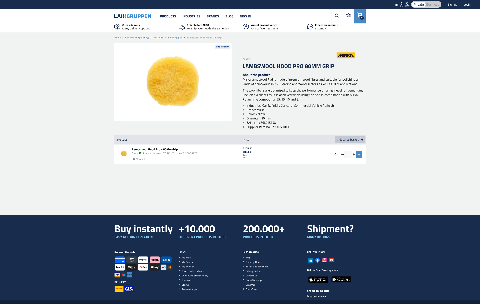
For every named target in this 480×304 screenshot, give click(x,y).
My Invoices (188, 266)
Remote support (190, 289)
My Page (186, 257)
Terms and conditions (193, 271)
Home (117, 37)
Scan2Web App (254, 280)
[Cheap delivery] (117, 26)
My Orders (187, 262)
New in (245, 16)
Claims (185, 284)
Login (467, 4)
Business (432, 4)
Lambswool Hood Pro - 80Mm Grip (155, 149)
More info (141, 159)
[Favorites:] (348, 16)
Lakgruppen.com (316, 296)
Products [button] (168, 16)
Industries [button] (191, 16)
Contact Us (251, 275)
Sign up (453, 4)
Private (419, 4)
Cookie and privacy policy (195, 275)
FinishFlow (251, 289)
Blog (229, 16)
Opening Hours (254, 262)
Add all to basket (348, 139)
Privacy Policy (253, 271)
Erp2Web (250, 284)
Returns (186, 280)
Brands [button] (213, 16)
